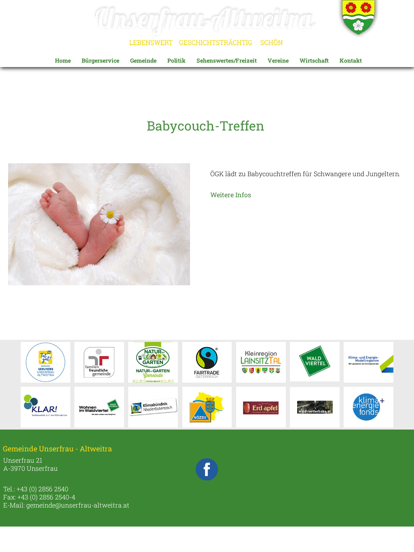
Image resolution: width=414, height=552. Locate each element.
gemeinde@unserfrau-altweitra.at (77, 505)
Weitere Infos (230, 194)
